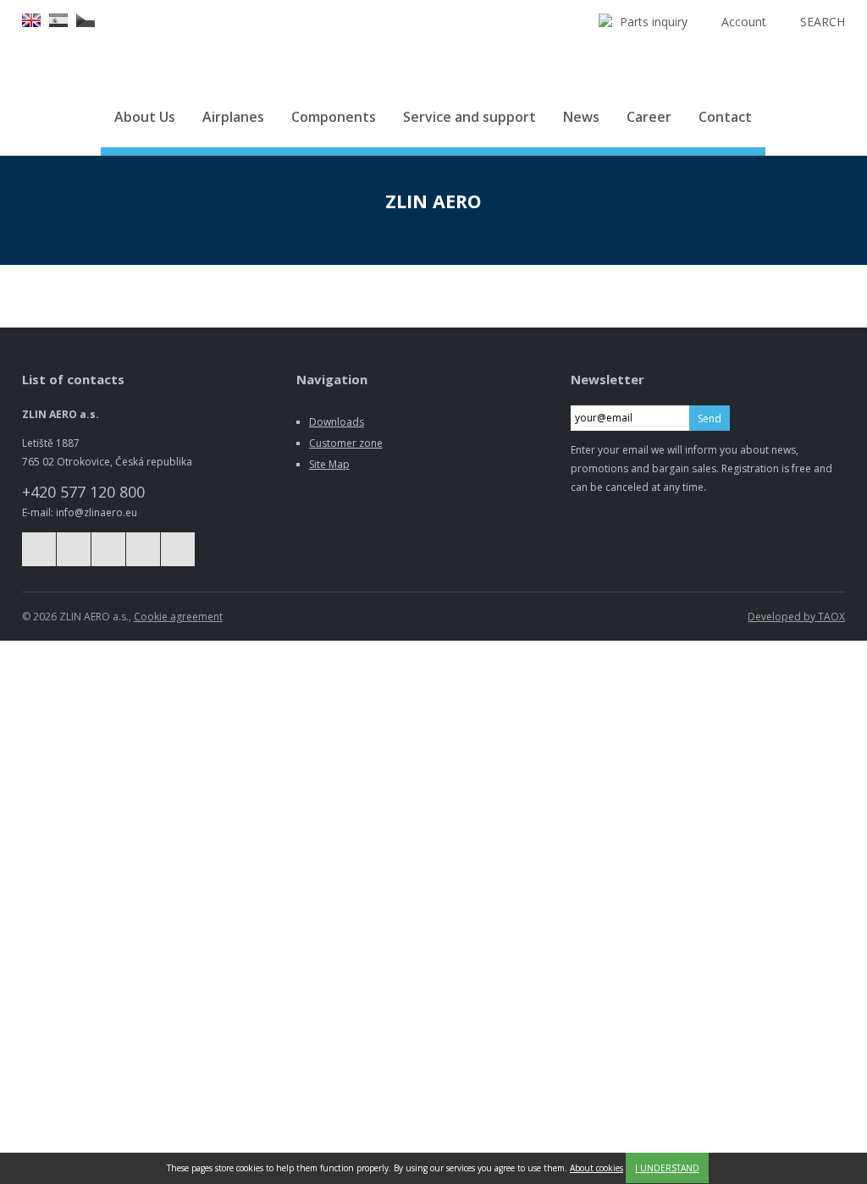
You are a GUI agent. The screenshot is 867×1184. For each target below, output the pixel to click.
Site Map (329, 464)
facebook (39, 549)
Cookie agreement (178, 616)
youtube (108, 549)
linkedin (143, 549)
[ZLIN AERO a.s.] (433, 44)
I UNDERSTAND (667, 1168)
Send (709, 418)
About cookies (596, 1168)
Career (649, 116)
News (581, 116)
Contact (725, 116)
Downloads (336, 422)
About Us (144, 116)
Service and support (469, 116)
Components (333, 116)
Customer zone (346, 443)
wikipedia (178, 549)
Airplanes (233, 116)
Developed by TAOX (796, 616)
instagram (74, 549)
